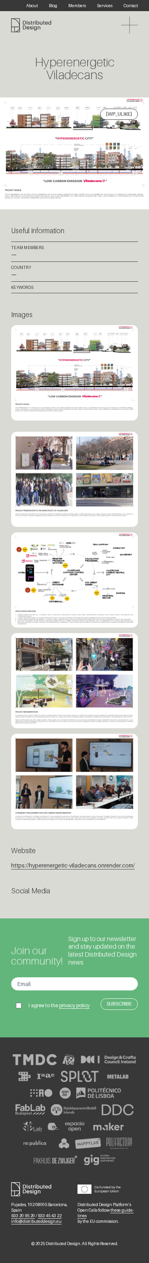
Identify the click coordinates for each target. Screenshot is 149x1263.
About (32, 5)
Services (104, 5)
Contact (131, 5)
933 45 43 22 (50, 1215)
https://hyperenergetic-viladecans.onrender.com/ (73, 865)
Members (77, 5)
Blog (53, 5)
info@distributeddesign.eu (36, 1221)
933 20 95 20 (23, 1215)
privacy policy (74, 1005)
